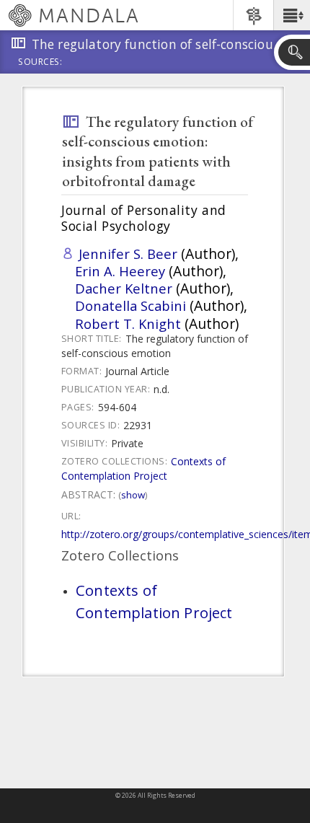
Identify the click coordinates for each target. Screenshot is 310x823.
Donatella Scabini (130, 305)
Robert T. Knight (128, 323)
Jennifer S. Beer (128, 254)
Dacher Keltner (123, 288)
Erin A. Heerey (120, 271)
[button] (291, 15)
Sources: (40, 63)
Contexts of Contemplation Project (143, 468)
